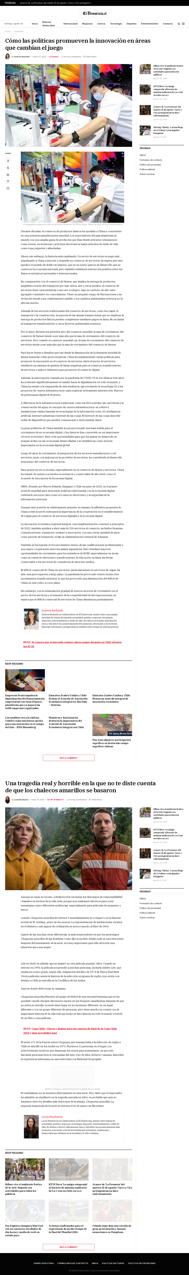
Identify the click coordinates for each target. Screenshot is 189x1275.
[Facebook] (8, 161)
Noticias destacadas (48, 24)
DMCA (143, 155)
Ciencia (101, 23)
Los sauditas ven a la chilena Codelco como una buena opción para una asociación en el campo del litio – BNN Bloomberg (24, 722)
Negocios (87, 23)
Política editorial (147, 169)
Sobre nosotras (147, 174)
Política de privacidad (150, 164)
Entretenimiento (149, 23)
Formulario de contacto (151, 160)
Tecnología (116, 23)
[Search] (179, 23)
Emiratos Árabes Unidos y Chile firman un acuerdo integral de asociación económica (111, 698)
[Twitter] (8, 168)
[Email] (8, 188)
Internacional (70, 23)
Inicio (35, 23)
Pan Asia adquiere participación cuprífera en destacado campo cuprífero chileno (111, 743)
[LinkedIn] (8, 174)
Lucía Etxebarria (21, 800)
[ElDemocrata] (94, 13)
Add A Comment (69, 758)
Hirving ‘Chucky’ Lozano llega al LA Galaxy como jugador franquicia (168, 130)
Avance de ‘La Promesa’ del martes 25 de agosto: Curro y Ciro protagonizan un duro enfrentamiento (57, 3)
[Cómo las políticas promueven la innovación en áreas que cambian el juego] (68, 105)
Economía (53, 57)
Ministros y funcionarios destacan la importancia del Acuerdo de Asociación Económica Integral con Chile (66, 722)
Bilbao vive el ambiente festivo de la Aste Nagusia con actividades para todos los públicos (168, 70)
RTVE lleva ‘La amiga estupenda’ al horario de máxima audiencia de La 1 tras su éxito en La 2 (168, 91)
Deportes (131, 23)
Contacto (168, 23)
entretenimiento (55, 800)
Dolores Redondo (22, 57)
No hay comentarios (73, 57)
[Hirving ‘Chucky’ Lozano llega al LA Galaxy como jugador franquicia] (145, 131)
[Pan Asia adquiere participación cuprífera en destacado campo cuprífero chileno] (112, 725)
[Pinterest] (8, 181)
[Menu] (183, 23)
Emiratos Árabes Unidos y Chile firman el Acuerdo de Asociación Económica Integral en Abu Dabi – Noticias (68, 700)
